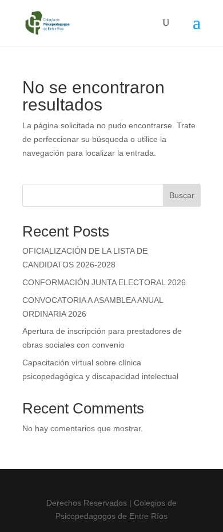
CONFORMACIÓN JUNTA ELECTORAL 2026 (104, 282)
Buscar (181, 195)
